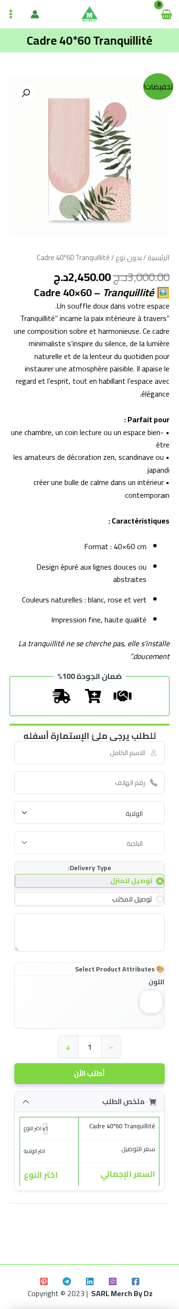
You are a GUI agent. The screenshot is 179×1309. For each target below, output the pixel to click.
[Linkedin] (89, 1281)
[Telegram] (67, 1281)
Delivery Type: (89, 868)
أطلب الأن (89, 1073)
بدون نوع (129, 257)
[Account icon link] (35, 14)
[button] (25, 93)
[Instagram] (112, 1281)
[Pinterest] (44, 1281)
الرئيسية (158, 257)
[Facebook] (135, 1281)
